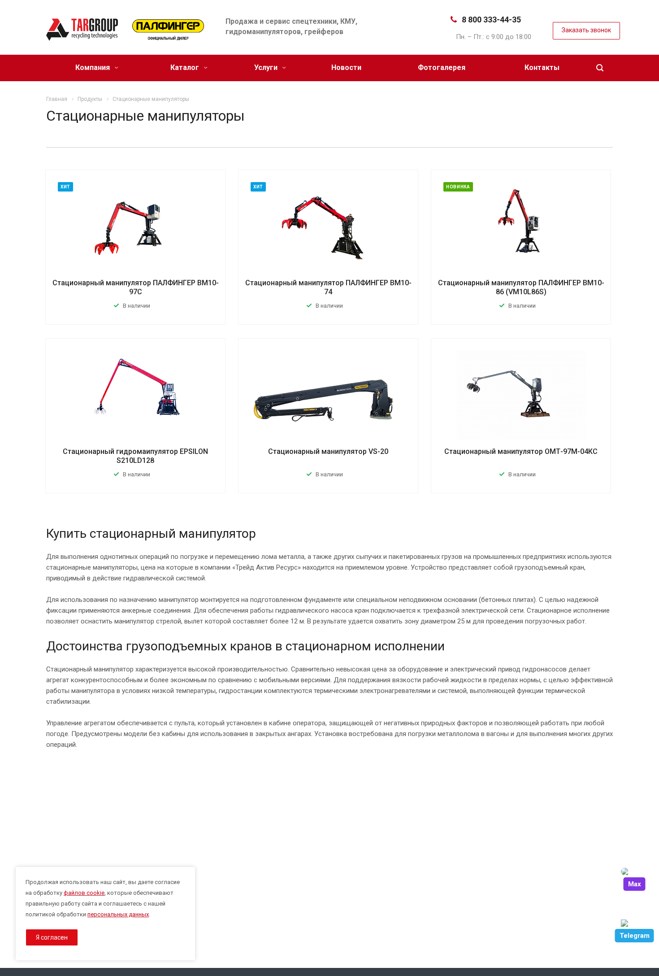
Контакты (542, 67)
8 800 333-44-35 (491, 19)
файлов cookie (84, 892)
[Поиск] (600, 68)
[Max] (634, 871)
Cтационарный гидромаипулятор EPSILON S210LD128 (135, 456)
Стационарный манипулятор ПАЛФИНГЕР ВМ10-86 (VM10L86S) (521, 287)
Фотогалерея (441, 67)
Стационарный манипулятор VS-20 (328, 451)
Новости (346, 67)
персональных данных (118, 914)
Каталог (185, 67)
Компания (93, 67)
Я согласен (52, 937)
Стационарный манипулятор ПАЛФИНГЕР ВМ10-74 (328, 287)
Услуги (266, 67)
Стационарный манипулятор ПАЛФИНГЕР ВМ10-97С (135, 287)
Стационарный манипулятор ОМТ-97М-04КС (521, 451)
